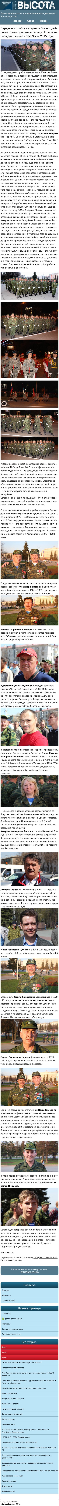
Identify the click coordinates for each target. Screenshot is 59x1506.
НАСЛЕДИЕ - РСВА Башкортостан (16, 1437)
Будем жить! (7, 1486)
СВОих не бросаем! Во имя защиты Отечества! (22, 1362)
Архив (30, 20)
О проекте (6, 1313)
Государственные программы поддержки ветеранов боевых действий (27, 1464)
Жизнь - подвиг (8, 1419)
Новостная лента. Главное (13, 1368)
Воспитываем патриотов (12, 1414)
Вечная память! (8, 1491)
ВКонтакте (6, 1295)
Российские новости (10, 1404)
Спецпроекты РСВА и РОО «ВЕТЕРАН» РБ (19, 1442)
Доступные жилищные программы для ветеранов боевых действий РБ (26, 1456)
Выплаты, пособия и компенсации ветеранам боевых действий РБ (29, 1448)
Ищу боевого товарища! (12, 1476)
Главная (17, 20)
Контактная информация (12, 1329)
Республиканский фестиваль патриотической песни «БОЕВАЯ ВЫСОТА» (28, 1374)
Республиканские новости (13, 1398)
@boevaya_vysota (29, 1272)
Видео (4, 1352)
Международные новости (13, 1409)
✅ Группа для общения (12, 1319)
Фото (4, 1347)
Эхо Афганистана (9, 1481)
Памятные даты (8, 1424)
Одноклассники (8, 1300)
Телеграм (5, 1290)
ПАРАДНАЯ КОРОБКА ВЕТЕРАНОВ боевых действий (24, 1388)
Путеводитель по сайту (11, 1334)
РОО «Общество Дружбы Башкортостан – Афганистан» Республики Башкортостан (25, 1430)
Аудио (4, 1357)
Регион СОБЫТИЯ (9, 1393)
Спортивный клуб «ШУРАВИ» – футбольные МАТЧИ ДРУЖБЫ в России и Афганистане (29, 1381)
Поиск (43, 20)
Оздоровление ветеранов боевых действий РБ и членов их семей (30, 1471)
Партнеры (6, 1324)
